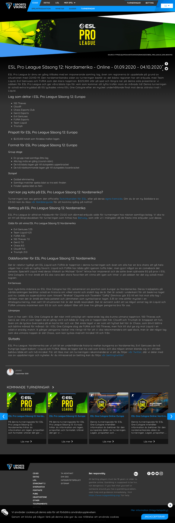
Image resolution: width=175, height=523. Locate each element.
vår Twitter (135, 352)
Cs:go (35, 3)
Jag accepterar (155, 516)
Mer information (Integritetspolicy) (149, 510)
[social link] (149, 475)
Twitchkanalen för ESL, (73, 198)
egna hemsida (113, 198)
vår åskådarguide (42, 202)
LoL (57, 3)
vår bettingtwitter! (113, 355)
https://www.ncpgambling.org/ (105, 495)
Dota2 (47, 3)
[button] (167, 65)
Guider (72, 9)
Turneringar (88, 9)
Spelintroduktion (41, 9)
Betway (82, 217)
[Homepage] (16, 6)
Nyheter (60, 9)
